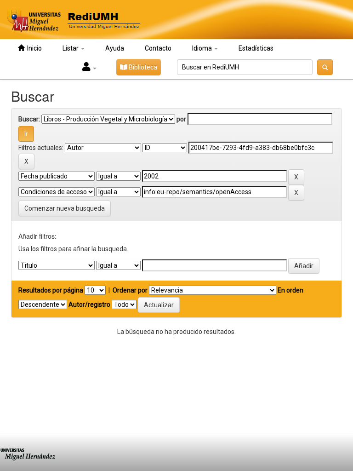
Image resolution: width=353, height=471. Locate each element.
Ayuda (114, 48)
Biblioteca (142, 67)
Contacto (158, 48)
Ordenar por (130, 290)
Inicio (33, 48)
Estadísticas (256, 48)
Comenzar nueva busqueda (64, 208)
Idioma (202, 48)
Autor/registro (89, 304)
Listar (71, 48)
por (181, 119)
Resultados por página (50, 290)
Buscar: (29, 119)
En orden (290, 290)
